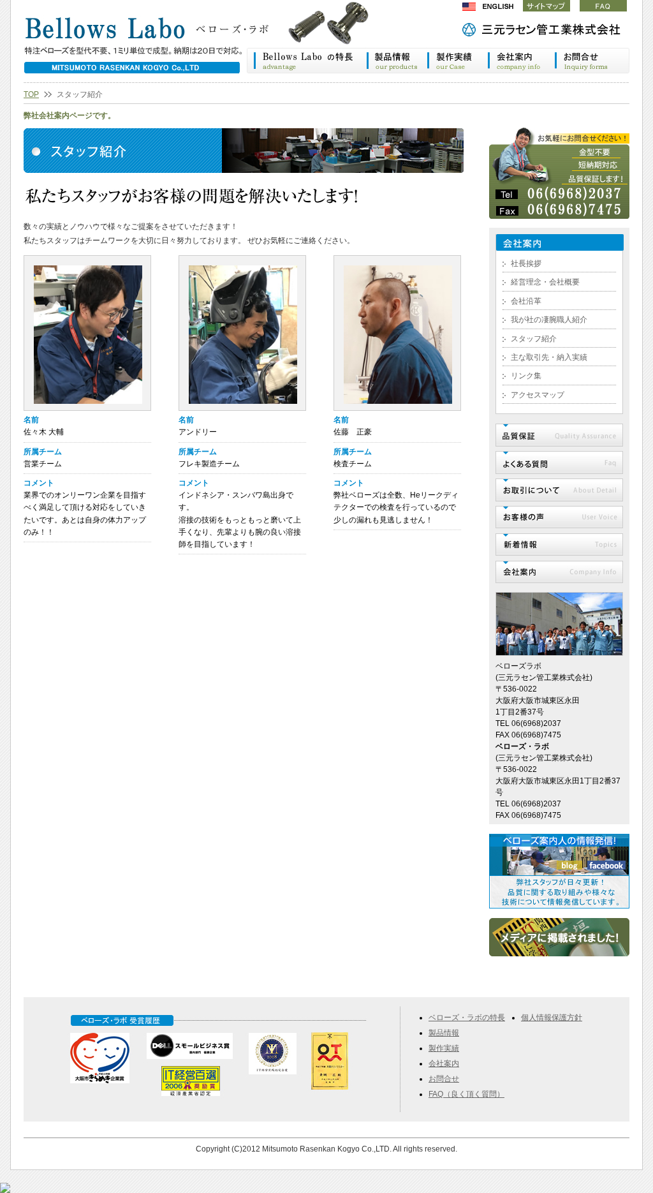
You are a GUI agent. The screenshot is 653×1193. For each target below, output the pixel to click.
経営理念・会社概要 (545, 282)
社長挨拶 (526, 263)
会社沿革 (526, 301)
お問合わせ (592, 60)
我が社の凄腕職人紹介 (549, 319)
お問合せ (444, 1078)
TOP (31, 94)
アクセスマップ (537, 394)
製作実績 (457, 60)
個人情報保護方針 (551, 1017)
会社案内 (521, 60)
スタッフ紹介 (534, 338)
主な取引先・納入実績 (549, 357)
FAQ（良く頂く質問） (466, 1094)
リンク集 (526, 375)
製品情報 (396, 60)
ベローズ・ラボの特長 (306, 60)
